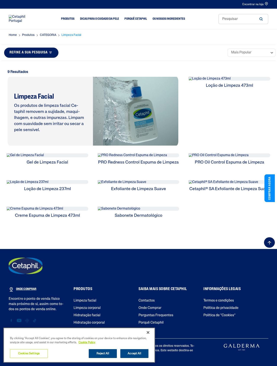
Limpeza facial (85, 300)
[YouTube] (19, 321)
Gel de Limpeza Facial (47, 162)
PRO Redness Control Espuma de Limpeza (138, 162)
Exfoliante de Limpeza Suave (138, 189)
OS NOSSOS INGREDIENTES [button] (169, 19)
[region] (79, 345)
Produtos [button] (67, 19)
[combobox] (243, 19)
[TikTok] (34, 321)
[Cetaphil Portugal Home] (18, 19)
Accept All (134, 353)
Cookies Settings (29, 353)
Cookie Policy (87, 342)
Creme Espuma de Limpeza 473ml (47, 216)
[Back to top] (269, 242)
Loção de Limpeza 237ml (47, 189)
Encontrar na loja (253, 4)
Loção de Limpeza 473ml (229, 85)
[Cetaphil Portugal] (25, 266)
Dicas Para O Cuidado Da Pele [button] (99, 19)
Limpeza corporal (87, 308)
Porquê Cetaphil (151, 322)
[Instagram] (27, 321)
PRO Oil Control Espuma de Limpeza (229, 162)
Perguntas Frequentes (155, 315)
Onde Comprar (149, 308)
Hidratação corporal (89, 322)
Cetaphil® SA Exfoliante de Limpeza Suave (229, 189)
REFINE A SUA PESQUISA (29, 52)
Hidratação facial (87, 315)
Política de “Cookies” (219, 315)
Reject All (103, 353)
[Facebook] (11, 321)
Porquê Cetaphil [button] (135, 19)
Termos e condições (218, 300)
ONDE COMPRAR (26, 289)
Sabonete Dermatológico (138, 216)
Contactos (146, 300)
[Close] (148, 332)
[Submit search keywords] (261, 19)
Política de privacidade (220, 308)
